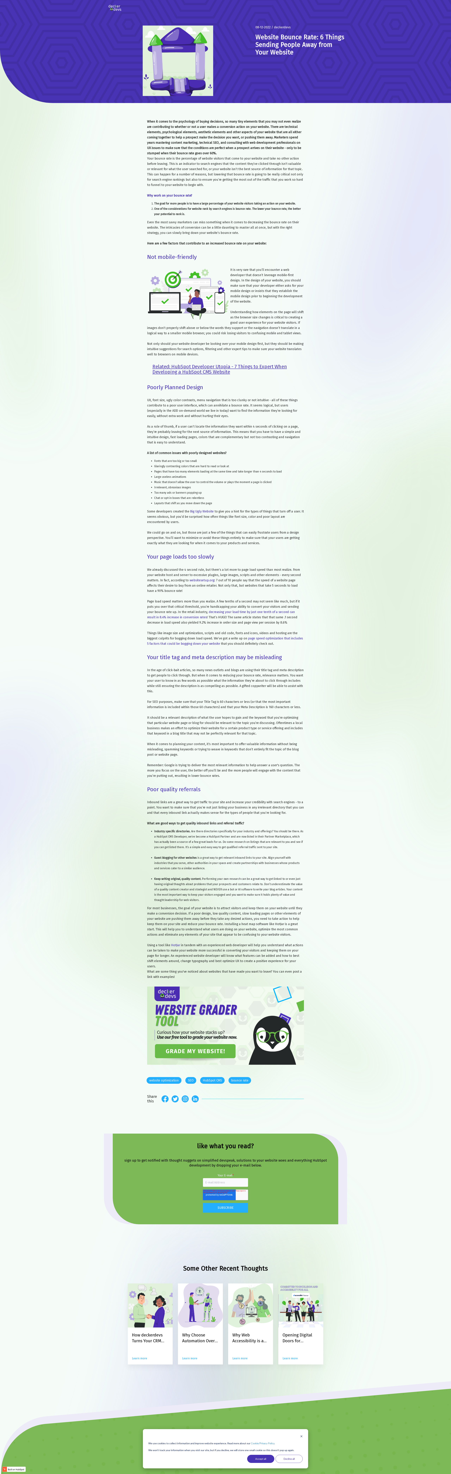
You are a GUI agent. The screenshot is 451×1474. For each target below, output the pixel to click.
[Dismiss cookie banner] (301, 1437)
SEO (191, 1080)
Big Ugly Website (202, 511)
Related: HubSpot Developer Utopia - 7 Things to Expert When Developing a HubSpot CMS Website (219, 369)
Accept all (260, 1458)
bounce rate (239, 1080)
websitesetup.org (202, 580)
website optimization (164, 1080)
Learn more (139, 1358)
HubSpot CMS (212, 1080)
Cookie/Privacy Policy (262, 1443)
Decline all (289, 1458)
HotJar (175, 945)
